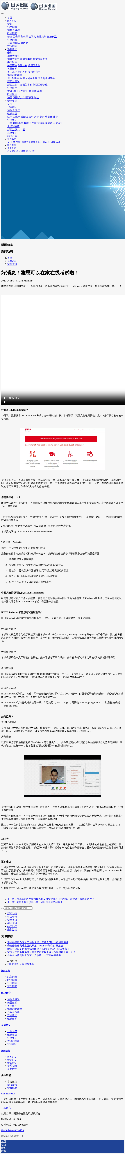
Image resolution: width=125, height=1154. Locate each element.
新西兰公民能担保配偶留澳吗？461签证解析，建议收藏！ (38, 949)
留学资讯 (12, 264)
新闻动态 (12, 261)
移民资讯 (12, 916)
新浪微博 (12, 1085)
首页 (9, 17)
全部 (9, 23)
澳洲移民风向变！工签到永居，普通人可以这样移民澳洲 (37, 942)
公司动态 (12, 926)
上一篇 (51, 899)
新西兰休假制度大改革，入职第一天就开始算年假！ (35, 955)
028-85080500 (8, 1093)
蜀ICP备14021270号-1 (12, 1130)
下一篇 (35, 902)
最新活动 (12, 929)
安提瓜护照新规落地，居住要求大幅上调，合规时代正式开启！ (41, 952)
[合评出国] (62, 6)
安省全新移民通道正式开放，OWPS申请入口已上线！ (36, 945)
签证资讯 (12, 923)
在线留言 (6, 1108)
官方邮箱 (12, 1088)
